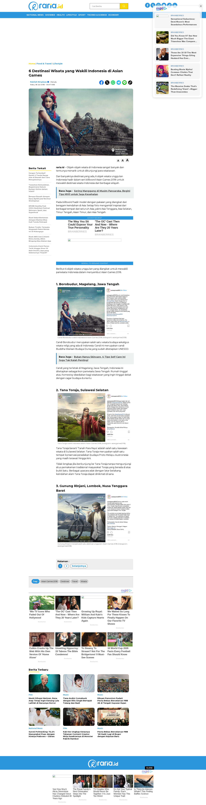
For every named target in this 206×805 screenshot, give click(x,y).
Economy (113, 15)
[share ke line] (125, 84)
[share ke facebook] (102, 84)
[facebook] (147, 5)
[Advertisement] (103, 39)
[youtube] (163, 5)
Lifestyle (71, 15)
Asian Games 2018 (49, 581)
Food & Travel (44, 63)
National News (35, 15)
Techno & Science (97, 15)
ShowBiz (50, 15)
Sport (81, 15)
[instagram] (158, 5)
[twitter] (153, 5)
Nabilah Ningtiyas (38, 82)
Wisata (84, 581)
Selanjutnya (79, 566)
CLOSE (149, 768)
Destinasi (65, 581)
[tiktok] (169, 5)
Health (61, 15)
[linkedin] (174, 5)
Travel (74, 581)
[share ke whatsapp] (113, 84)
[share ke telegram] (119, 84)
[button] (118, 160)
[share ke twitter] (108, 84)
